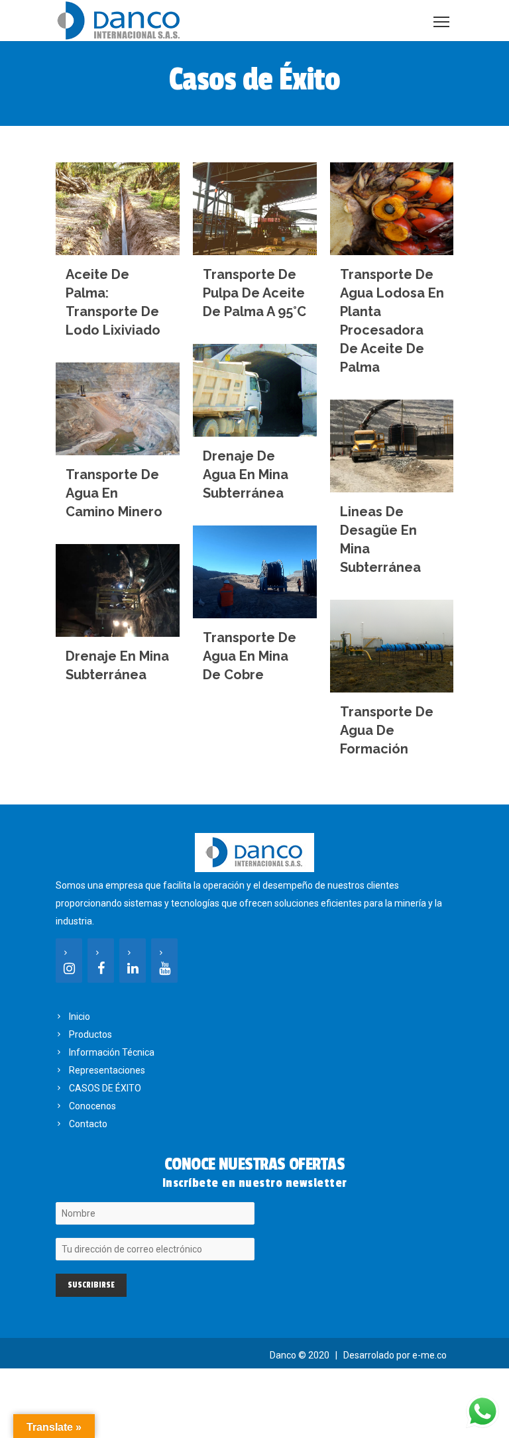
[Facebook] (100, 960)
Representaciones (107, 1070)
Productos (90, 1034)
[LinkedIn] (132, 960)
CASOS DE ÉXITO (105, 1088)
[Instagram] (69, 960)
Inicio (79, 1016)
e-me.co (429, 1355)
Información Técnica (111, 1052)
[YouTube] (164, 960)
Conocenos (92, 1106)
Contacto (88, 1124)
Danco (283, 1355)
